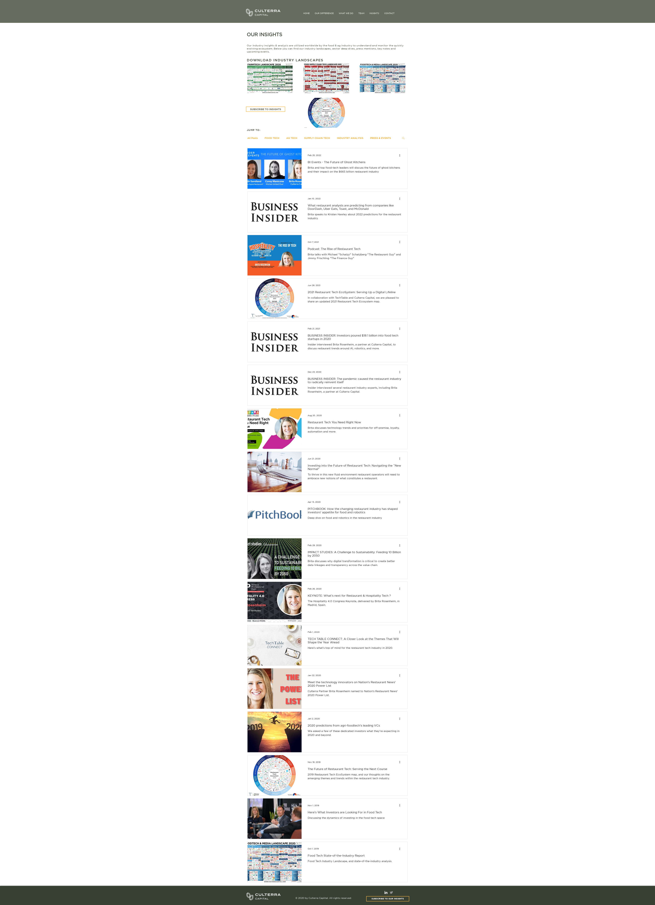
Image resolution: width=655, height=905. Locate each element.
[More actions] (401, 155)
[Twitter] (391, 892)
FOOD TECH (272, 138)
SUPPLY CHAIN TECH (317, 138)
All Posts (252, 138)
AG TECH (291, 138)
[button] (403, 138)
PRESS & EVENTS (380, 138)
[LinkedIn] (386, 892)
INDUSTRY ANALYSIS (350, 138)
